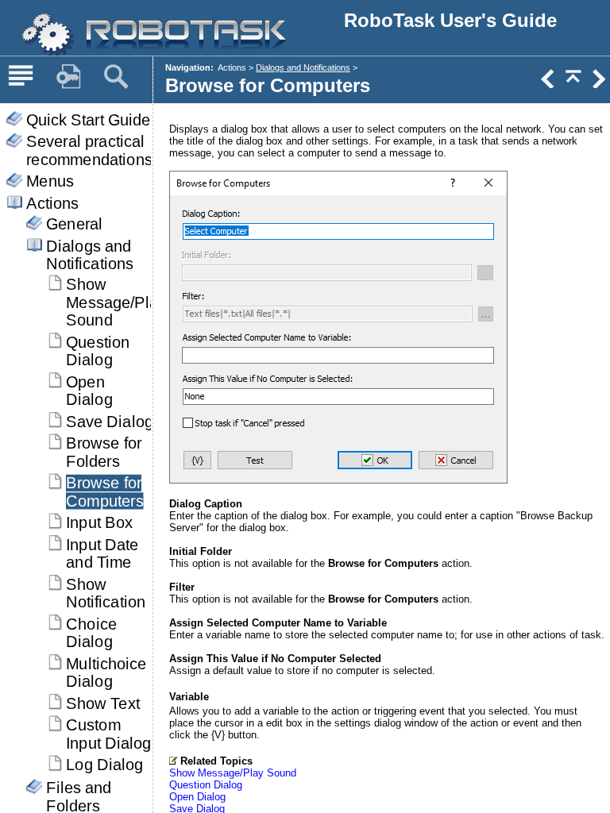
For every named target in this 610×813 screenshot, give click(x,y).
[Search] (116, 77)
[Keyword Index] (68, 77)
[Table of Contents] (20, 77)
